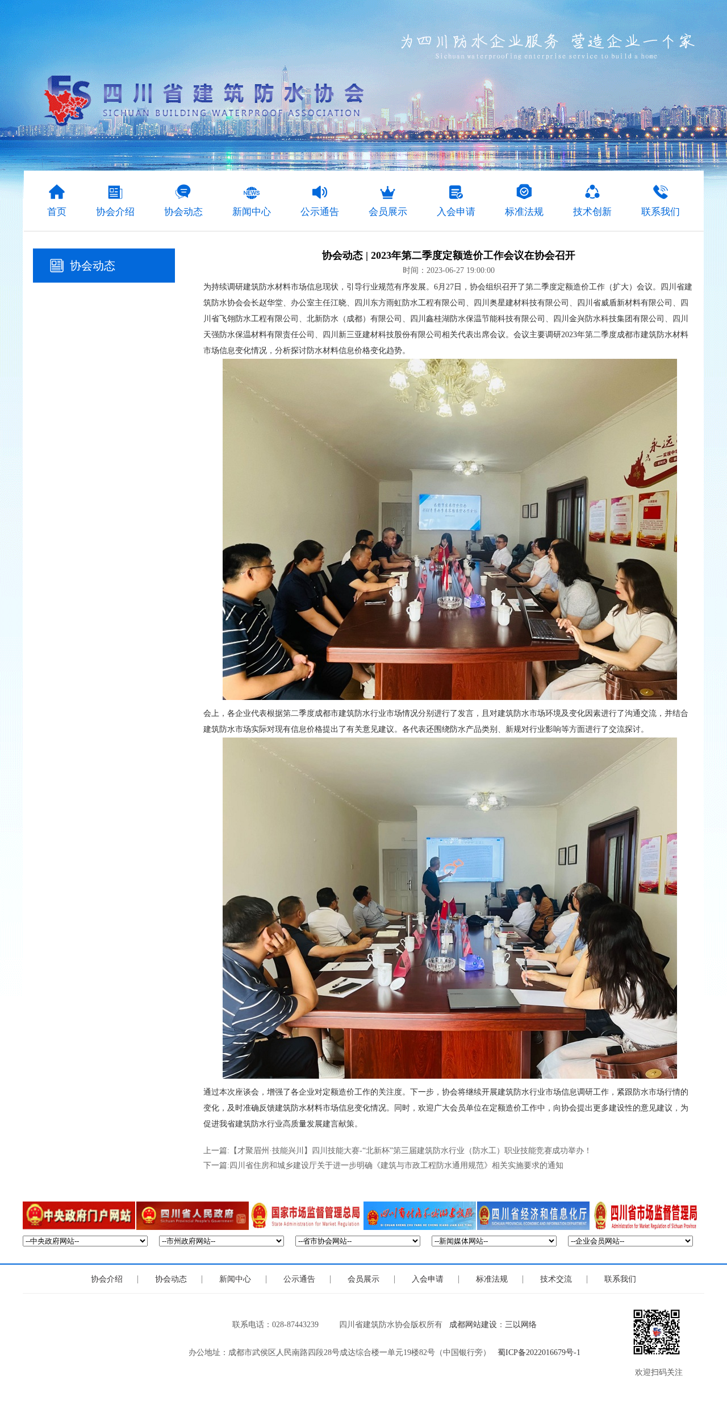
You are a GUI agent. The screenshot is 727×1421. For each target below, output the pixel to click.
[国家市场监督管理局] (306, 1216)
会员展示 (363, 1279)
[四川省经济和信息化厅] (533, 1216)
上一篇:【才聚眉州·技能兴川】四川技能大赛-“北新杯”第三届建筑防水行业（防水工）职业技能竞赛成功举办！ (397, 1150)
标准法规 (492, 1279)
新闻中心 (235, 1279)
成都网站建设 (473, 1324)
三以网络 (521, 1324)
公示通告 (299, 1279)
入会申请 (428, 1279)
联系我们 (620, 1279)
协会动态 (92, 265)
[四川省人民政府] (192, 1216)
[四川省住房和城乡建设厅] (420, 1216)
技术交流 (556, 1279)
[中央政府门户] (79, 1216)
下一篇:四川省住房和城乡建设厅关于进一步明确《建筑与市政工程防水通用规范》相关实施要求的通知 (383, 1165)
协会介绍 (107, 1279)
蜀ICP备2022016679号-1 (539, 1352)
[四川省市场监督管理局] (647, 1216)
